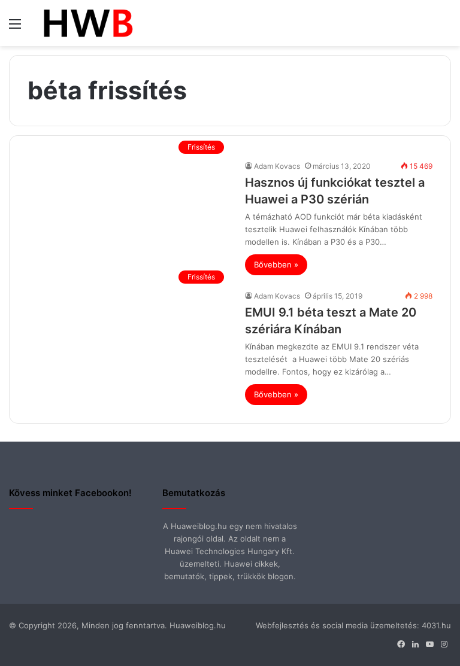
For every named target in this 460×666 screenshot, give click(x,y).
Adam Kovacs (277, 166)
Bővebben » (276, 264)
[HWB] (88, 23)
